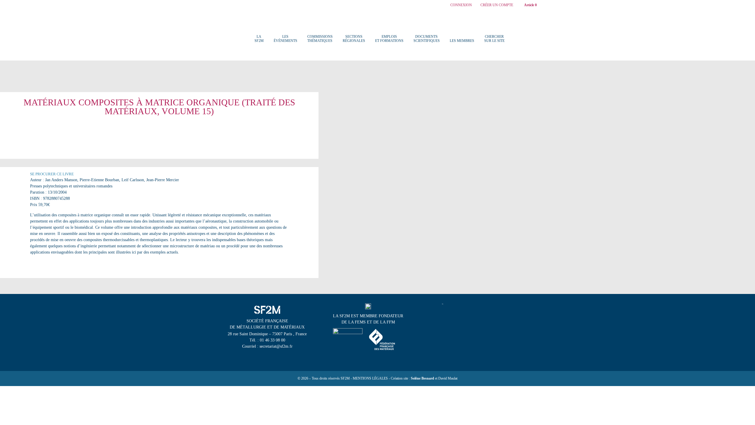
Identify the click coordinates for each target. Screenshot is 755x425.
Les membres (462, 41)
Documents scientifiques (426, 39)
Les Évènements (285, 39)
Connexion (461, 5)
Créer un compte (496, 5)
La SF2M (259, 39)
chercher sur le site (494, 39)
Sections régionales (354, 39)
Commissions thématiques (320, 39)
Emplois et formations (389, 39)
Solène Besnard (422, 378)
